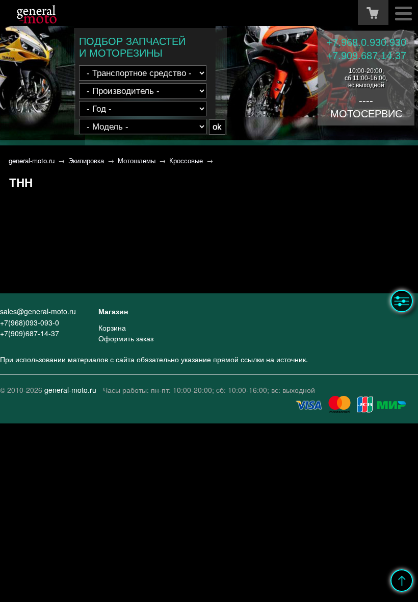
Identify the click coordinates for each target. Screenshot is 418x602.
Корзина (112, 327)
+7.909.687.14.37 (366, 55)
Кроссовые (186, 160)
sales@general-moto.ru (38, 311)
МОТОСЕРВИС (366, 113)
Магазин (113, 311)
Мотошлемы (136, 160)
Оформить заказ (125, 338)
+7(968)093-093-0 (29, 322)
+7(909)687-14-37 (29, 333)
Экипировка (86, 160)
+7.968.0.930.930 (366, 42)
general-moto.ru (32, 160)
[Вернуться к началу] (401, 580)
